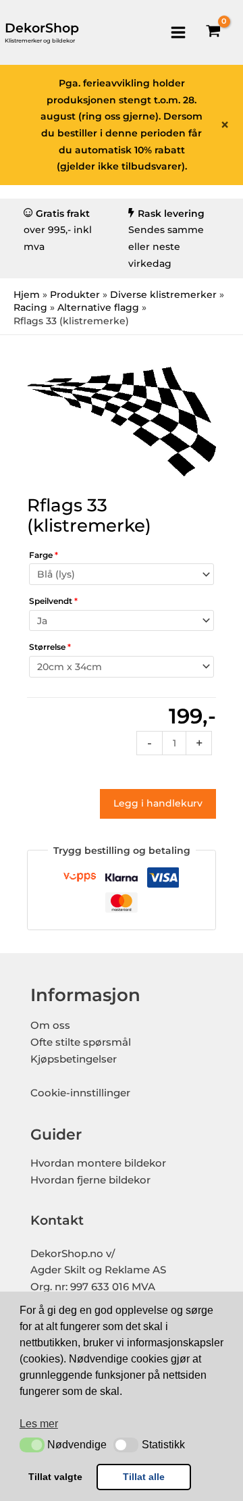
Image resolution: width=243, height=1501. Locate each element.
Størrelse (50, 647)
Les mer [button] (39, 1423)
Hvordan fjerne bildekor (90, 1180)
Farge (43, 555)
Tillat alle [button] (144, 1476)
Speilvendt (53, 601)
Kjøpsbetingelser (73, 1059)
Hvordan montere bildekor (98, 1163)
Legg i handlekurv (157, 803)
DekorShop (42, 28)
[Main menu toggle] (177, 32)
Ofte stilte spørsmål (80, 1042)
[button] (32, 1445)
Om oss (50, 1025)
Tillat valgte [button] (55, 1476)
